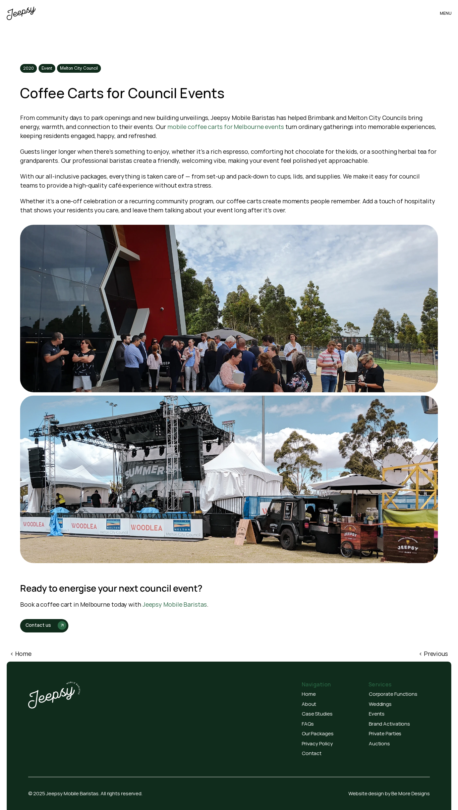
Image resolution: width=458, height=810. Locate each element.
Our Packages (318, 733)
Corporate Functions (393, 693)
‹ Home (20, 654)
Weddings (380, 703)
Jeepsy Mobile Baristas (174, 604)
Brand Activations (389, 723)
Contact (312, 753)
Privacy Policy (317, 743)
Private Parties (385, 733)
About (309, 703)
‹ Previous (433, 654)
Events (377, 713)
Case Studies (317, 713)
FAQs (308, 723)
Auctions (379, 743)
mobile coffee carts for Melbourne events (225, 127)
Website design (366, 793)
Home (309, 693)
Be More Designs (410, 793)
